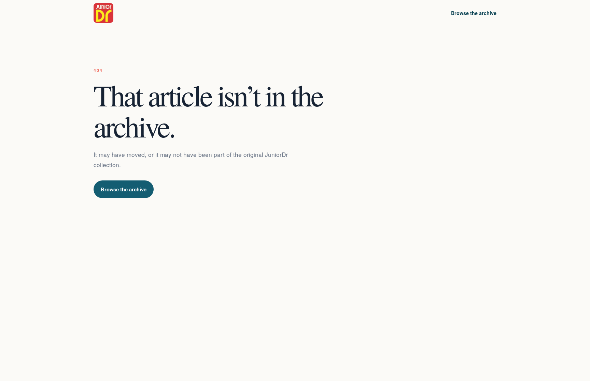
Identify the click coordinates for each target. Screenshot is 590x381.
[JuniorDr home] (103, 13)
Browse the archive (473, 13)
